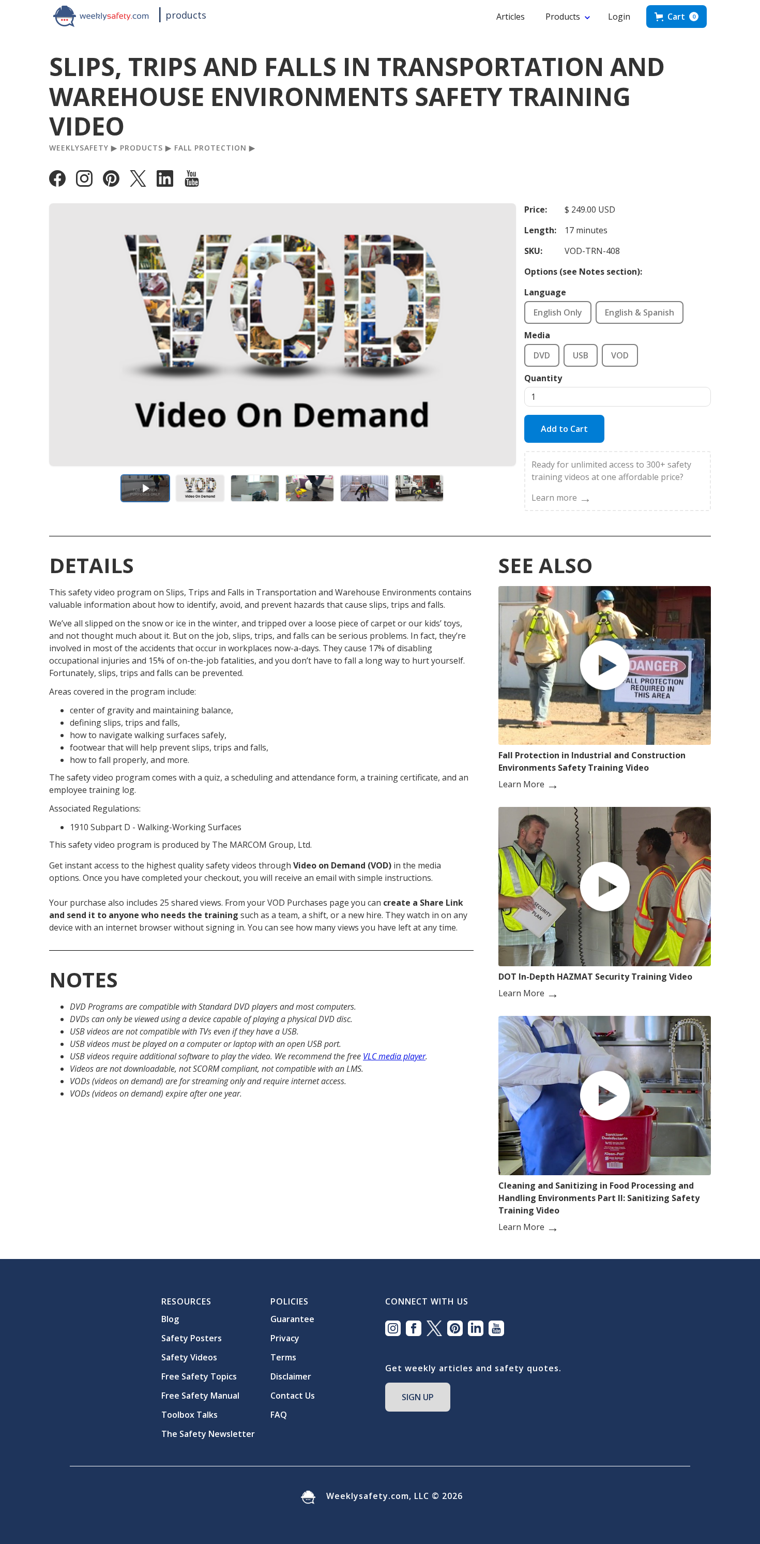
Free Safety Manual (200, 1395)
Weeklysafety (79, 148)
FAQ (278, 1414)
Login (619, 16)
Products (562, 16)
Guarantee (292, 1319)
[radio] (557, 312)
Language (545, 292)
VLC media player (394, 1056)
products (185, 15)
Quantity (543, 378)
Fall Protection (210, 148)
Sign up (418, 1397)
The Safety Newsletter (208, 1434)
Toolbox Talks (189, 1414)
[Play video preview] (145, 488)
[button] (676, 16)
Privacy (284, 1338)
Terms (283, 1357)
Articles (510, 16)
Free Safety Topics (199, 1376)
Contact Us (292, 1395)
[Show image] (200, 488)
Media (537, 335)
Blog (170, 1319)
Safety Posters (191, 1338)
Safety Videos (189, 1357)
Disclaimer (290, 1376)
